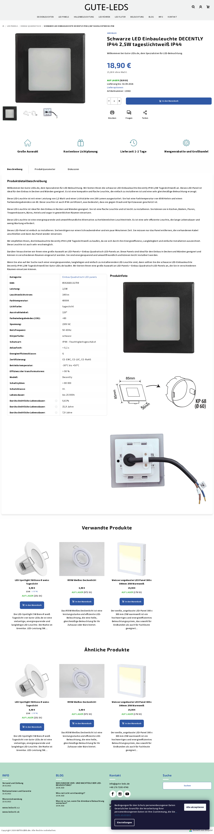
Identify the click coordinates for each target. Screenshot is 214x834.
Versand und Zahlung (12, 783)
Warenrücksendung (12, 799)
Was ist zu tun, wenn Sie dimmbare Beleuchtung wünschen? (80, 802)
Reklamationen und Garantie (16, 791)
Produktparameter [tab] (45, 169)
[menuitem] (45, 17)
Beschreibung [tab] (15, 169)
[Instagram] (120, 794)
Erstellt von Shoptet (203, 830)
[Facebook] (112, 794)
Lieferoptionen (115, 87)
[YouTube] (127, 794)
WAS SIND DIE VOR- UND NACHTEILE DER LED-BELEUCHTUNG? (78, 784)
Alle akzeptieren (195, 807)
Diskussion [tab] (73, 169)
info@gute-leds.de (119, 783)
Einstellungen (124, 822)
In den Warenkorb (170, 101)
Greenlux (112, 33)
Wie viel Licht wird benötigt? (70, 793)
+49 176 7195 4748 (118, 787)
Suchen (187, 785)
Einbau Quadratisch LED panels (79, 277)
